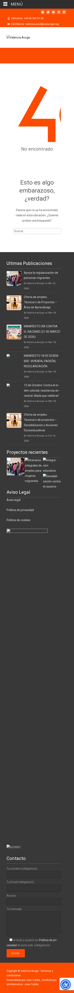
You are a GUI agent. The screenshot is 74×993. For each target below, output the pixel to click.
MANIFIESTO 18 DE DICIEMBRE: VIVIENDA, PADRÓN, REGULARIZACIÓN (41, 361)
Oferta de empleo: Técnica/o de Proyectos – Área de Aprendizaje (40, 302)
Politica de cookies (18, 520)
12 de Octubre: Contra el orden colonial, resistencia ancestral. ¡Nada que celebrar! (42, 390)
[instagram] (64, 13)
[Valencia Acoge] (15, 37)
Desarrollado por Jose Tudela (23, 980)
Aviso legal (14, 500)
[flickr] (59, 13)
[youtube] (53, 13)
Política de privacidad (20, 510)
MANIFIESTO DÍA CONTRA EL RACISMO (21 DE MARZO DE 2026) (42, 331)
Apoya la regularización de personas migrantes (41, 275)
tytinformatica (15, 984)
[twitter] (48, 13)
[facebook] (43, 13)
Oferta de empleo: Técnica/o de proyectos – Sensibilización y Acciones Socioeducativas (41, 422)
